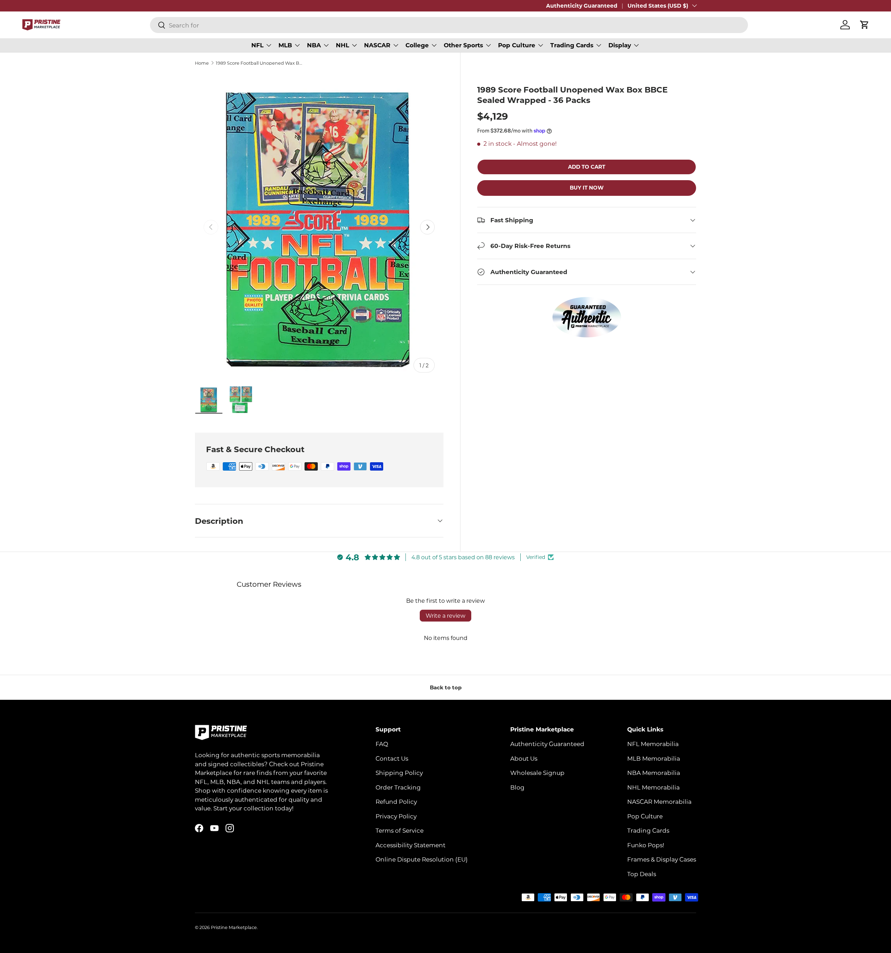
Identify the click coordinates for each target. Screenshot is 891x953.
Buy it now (587, 187)
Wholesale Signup (537, 773)
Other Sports (463, 45)
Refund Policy (396, 802)
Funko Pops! (645, 845)
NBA (314, 45)
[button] (864, 24)
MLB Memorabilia (653, 758)
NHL (342, 45)
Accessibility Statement (411, 845)
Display (619, 45)
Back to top (446, 687)
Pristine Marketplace (234, 927)
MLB (285, 45)
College (417, 45)
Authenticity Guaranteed (581, 5)
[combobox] (449, 25)
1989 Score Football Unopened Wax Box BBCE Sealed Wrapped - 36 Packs (260, 63)
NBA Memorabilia (653, 773)
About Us (523, 758)
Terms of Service (400, 830)
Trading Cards (571, 45)
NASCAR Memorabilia (659, 802)
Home (202, 63)
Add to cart (586, 166)
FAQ (382, 744)
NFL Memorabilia (653, 744)
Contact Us (392, 758)
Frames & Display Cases (661, 859)
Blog (517, 787)
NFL (257, 45)
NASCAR (377, 45)
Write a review (445, 615)
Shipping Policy (399, 773)
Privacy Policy (396, 816)
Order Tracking (398, 787)
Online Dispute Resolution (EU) (422, 859)
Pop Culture (516, 45)
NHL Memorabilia (653, 787)
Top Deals (641, 874)
